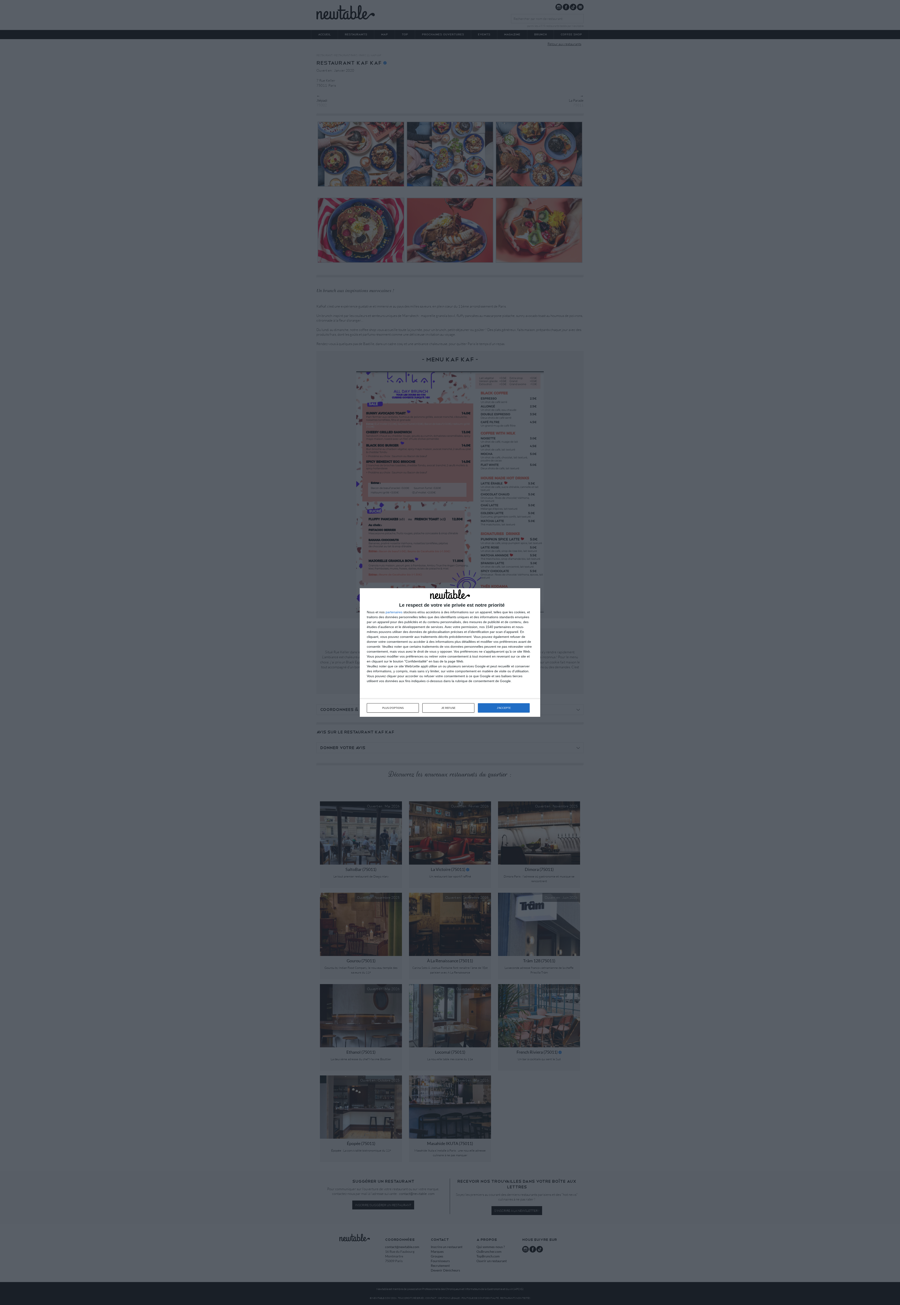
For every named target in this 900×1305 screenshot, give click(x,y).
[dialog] (450, 652)
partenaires (394, 612)
